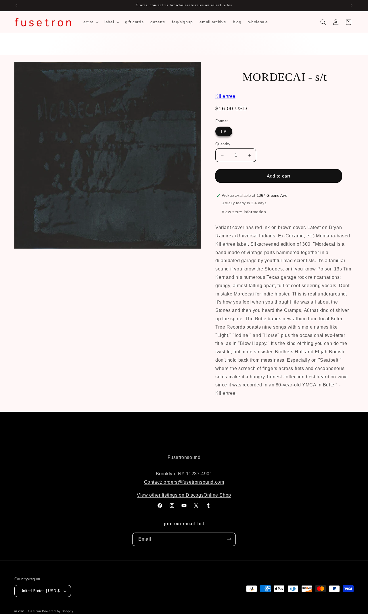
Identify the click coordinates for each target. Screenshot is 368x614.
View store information (244, 211)
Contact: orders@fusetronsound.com (184, 482)
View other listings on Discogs (170, 495)
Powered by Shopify (58, 611)
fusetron (34, 611)
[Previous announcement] (16, 5)
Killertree (225, 96)
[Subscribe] (229, 539)
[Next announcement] (351, 5)
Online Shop (217, 495)
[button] (90, 22)
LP (224, 131)
